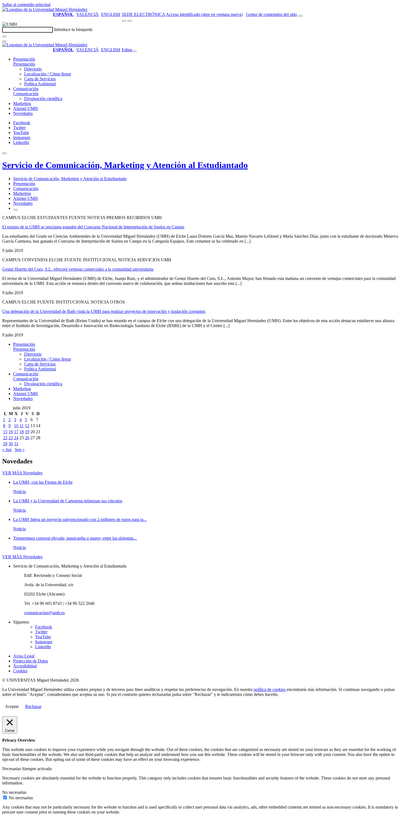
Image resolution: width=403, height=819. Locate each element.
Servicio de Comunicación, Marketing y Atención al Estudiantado (125, 165)
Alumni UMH (25, 108)
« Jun (7, 449)
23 (10, 437)
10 (16, 425)
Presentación (24, 59)
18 (21, 431)
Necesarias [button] (12, 768)
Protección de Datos (30, 661)
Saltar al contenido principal (26, 4)
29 (5, 443)
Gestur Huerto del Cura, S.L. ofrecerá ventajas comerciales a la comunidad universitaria (78, 269)
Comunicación (25, 88)
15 (5, 431)
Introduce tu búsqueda (73, 29)
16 (10, 431)
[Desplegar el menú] (129, 21)
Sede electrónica (143, 14)
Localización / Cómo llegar (47, 74)
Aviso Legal (23, 656)
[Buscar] (4, 36)
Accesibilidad (25, 666)
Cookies (20, 670)
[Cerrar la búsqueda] (4, 41)
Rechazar (33, 706)
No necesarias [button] (14, 792)
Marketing (22, 103)
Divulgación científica (43, 98)
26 (27, 437)
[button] (24, 64)
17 (16, 431)
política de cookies (270, 689)
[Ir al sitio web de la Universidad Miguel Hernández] (44, 9)
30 (10, 443)
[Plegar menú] (134, 51)
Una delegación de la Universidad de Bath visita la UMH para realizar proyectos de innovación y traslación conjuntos (103, 311)
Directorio (33, 69)
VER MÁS (22, 473)
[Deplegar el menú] (15, 210)
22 (5, 437)
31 (16, 443)
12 (27, 425)
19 (27, 431)
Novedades (23, 113)
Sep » (20, 449)
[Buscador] (300, 16)
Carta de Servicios (40, 78)
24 (16, 437)
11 (21, 425)
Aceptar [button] (12, 706)
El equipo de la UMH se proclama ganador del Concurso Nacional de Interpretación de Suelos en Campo (93, 227)
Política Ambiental (40, 83)
